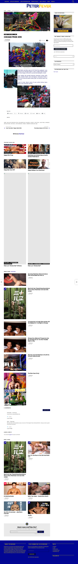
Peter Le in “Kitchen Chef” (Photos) (13, 266)
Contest (30, 152)
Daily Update (43, 1)
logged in (10, 434)
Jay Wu (30, 515)
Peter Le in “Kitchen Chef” (34, 266)
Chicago (13, 271)
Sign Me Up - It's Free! (60, 49)
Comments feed (56, 550)
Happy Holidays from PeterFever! (36, 170)
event (32, 122)
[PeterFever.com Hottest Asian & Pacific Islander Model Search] (39, 149)
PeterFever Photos (8, 153)
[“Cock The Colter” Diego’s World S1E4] (1, 282)
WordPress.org (56, 551)
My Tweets (56, 71)
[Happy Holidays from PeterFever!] (39, 164)
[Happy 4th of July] (15, 149)
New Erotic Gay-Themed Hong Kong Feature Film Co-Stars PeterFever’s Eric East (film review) (39, 290)
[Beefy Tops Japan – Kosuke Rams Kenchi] (39, 488)
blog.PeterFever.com (13, 122)
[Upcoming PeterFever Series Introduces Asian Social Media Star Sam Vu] (15, 279)
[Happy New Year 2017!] (15, 164)
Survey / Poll (31, 153)
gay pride (42, 122)
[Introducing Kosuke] (15, 488)
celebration (22, 122)
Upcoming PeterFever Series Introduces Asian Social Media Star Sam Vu (38, 274)
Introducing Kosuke (9, 496)
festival (37, 122)
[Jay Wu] (39, 507)
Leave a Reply (46, 410)
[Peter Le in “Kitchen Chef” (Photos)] (15, 218)
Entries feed (55, 549)
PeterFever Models (13, 152)
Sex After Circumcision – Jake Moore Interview (13, 512)
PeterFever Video (46, 263)
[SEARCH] (73, 1)
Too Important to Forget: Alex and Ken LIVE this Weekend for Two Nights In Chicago (39, 322)
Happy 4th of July (8, 155)
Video (48, 1)
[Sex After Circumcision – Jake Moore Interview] (15, 506)
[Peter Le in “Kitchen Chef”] (39, 218)
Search (73, 56)
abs (5, 122)
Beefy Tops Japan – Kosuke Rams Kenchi (38, 496)
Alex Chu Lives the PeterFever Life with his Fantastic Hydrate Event (38, 355)
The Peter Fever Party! (33, 373)
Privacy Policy (34, 1)
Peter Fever (7, 123)
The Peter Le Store (38, 153)
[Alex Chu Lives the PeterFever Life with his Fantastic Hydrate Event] (15, 362)
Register (54, 546)
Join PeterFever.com (25, 1)
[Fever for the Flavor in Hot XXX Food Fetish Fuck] (39, 447)
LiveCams (7, 1)
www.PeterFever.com (32, 123)
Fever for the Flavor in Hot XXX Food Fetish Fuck (38, 456)
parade (47, 122)
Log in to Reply (9, 418)
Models (53, 1)
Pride (24, 123)
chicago (28, 122)
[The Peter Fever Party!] (15, 389)
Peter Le (13, 123)
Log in (54, 547)
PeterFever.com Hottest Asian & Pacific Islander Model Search (38, 155)
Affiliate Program (14, 1)
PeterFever (19, 123)
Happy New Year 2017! (9, 170)
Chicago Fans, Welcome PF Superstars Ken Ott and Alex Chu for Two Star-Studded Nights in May (38, 339)
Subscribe (31, 554)
